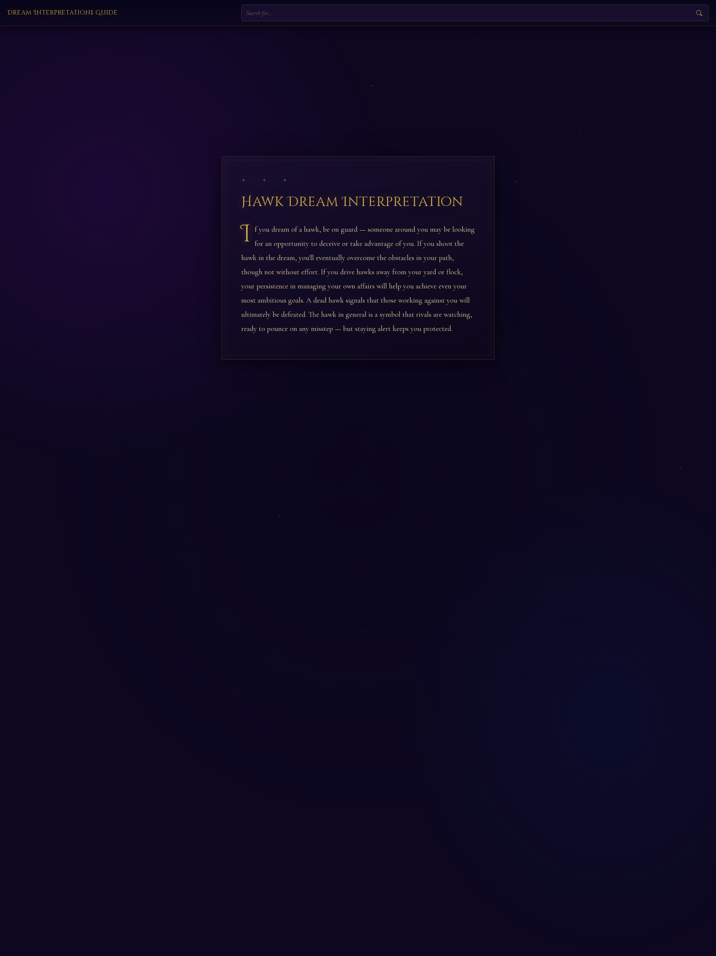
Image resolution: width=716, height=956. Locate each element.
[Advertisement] (358, 82)
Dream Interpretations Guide (62, 13)
